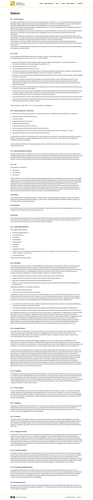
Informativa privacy (70, 497)
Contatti (80, 3)
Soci (57, 3)
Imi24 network (48, 3)
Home (41, 3)
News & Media (70, 3)
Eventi (63, 3)
